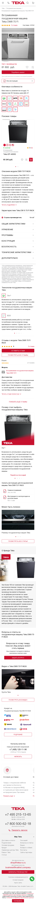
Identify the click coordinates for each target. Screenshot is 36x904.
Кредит (4, 847)
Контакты (23, 850)
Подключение (6, 843)
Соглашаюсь (18, 901)
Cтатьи (4, 855)
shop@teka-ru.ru (18, 863)
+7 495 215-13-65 (18, 814)
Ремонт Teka (6, 852)
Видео (22, 845)
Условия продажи (8, 845)
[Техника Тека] (18, 3)
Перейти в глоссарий (18, 475)
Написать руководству (18, 872)
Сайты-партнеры (26, 852)
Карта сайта (18, 882)
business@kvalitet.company (18, 867)
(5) (32, 148)
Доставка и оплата (8, 840)
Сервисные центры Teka (10, 850)
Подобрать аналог (18, 72)
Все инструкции (12, 81)
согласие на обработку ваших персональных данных (18, 894)
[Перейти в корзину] (33, 3)
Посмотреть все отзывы (18, 355)
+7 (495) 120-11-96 (18, 749)
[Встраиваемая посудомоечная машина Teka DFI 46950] (18, 131)
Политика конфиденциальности (18, 877)
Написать (18, 756)
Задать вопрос (18, 658)
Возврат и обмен (26, 847)
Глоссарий (23, 840)
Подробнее (18, 734)
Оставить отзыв (18, 351)
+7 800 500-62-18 (18, 823)
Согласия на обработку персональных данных (20, 897)
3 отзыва (14, 25)
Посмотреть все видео (18, 700)
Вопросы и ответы (26, 843)
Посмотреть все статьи (18, 541)
